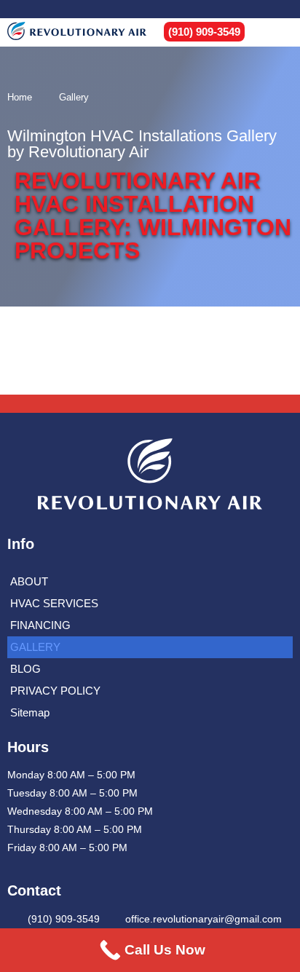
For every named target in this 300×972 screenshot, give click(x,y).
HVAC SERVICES (54, 603)
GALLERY (35, 647)
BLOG (25, 669)
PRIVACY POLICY (55, 690)
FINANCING (40, 625)
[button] (279, 33)
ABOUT (29, 581)
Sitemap (30, 712)
